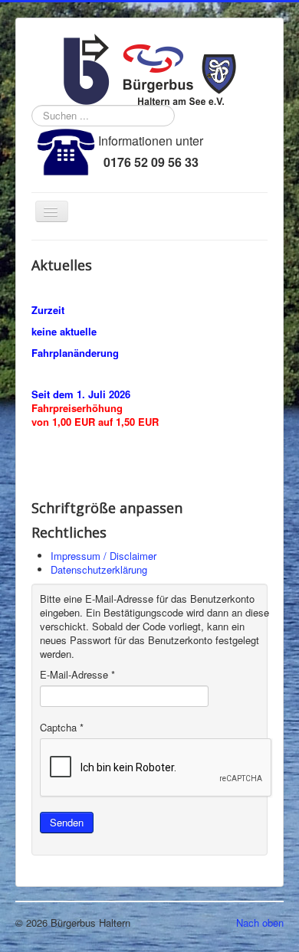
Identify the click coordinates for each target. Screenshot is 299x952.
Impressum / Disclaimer (103, 555)
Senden (67, 822)
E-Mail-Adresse (77, 675)
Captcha (62, 727)
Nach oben (260, 922)
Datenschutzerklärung (99, 569)
